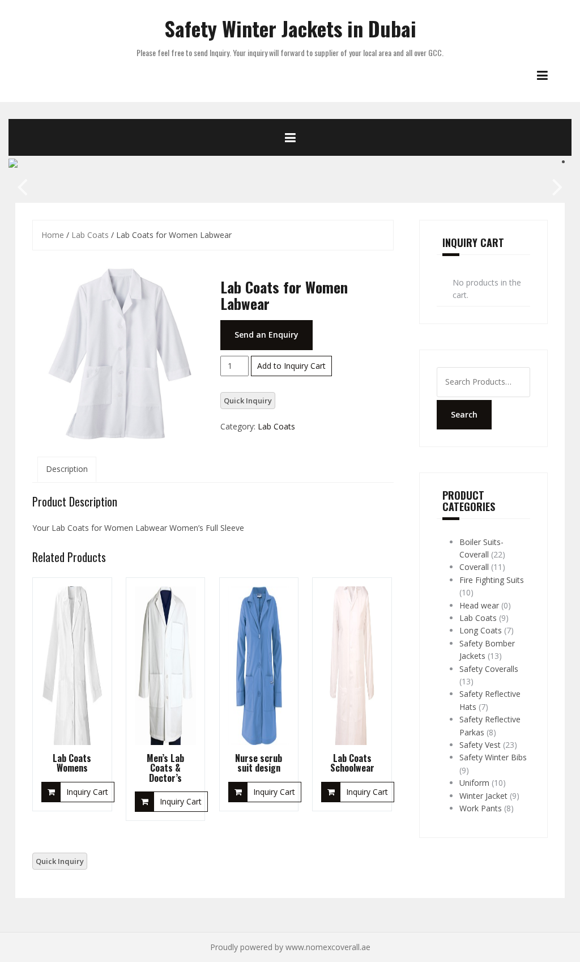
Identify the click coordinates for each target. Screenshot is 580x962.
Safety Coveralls (488, 668)
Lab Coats (90, 234)
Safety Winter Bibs (493, 757)
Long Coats (480, 630)
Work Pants (480, 808)
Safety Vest (480, 744)
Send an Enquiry (266, 334)
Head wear (479, 605)
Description (67, 468)
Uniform (474, 782)
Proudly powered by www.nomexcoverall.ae (290, 947)
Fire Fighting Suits (491, 579)
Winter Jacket (483, 795)
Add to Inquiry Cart (291, 365)
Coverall (474, 566)
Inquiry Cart (87, 791)
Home (52, 234)
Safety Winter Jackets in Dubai (290, 28)
